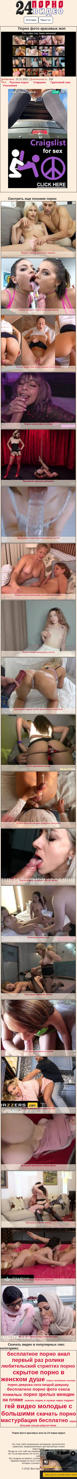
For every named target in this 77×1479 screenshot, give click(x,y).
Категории (31, 20)
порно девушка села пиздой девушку (38, 1385)
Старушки (39, 82)
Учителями (10, 85)
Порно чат (46, 20)
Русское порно (19, 82)
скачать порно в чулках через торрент (49, 1400)
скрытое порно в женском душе (32, 1375)
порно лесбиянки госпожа (60, 1380)
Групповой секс (61, 82)
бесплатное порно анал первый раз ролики (38, 1357)
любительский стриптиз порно (38, 1366)
